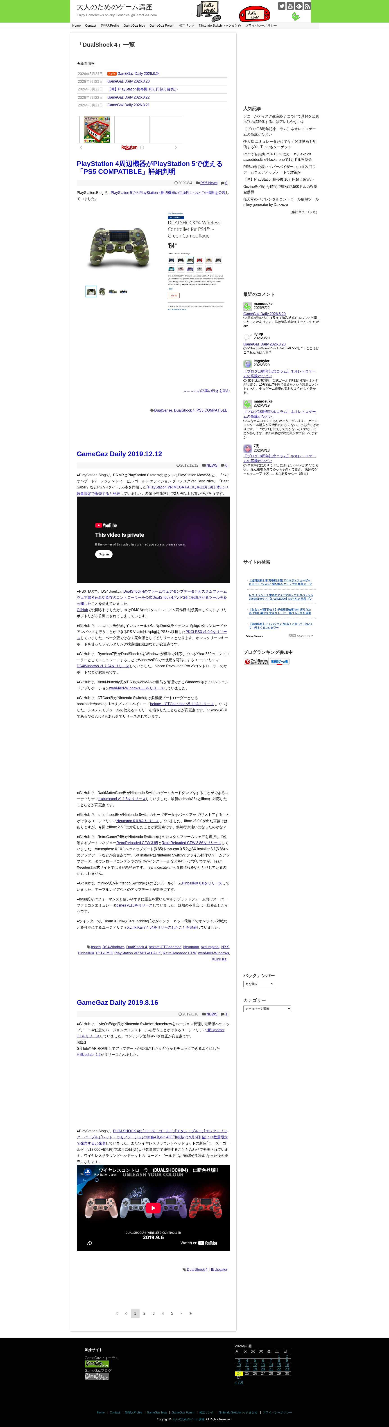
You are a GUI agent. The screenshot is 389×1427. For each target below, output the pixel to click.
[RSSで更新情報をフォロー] (307, 6)
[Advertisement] (153, 352)
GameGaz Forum (161, 25)
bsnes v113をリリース (134, 905)
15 (279, 1365)
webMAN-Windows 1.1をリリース (136, 688)
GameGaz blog (134, 25)
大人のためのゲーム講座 (114, 7)
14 (271, 1365)
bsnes (96, 947)
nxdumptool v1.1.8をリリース (122, 799)
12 (255, 1365)
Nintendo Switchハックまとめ (220, 25)
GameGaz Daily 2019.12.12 (119, 454)
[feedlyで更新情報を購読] (299, 6)
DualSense (163, 410)
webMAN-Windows (213, 953)
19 (255, 1369)
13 (263, 1365)
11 (247, 1365)
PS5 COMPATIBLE (212, 410)
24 (239, 1373)
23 (287, 1369)
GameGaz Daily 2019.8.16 (117, 1002)
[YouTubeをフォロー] (290, 6)
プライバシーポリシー (261, 25)
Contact (90, 25)
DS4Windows (113, 947)
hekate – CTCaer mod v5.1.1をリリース (182, 704)
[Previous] (126, 1313)
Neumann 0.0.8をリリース (137, 821)
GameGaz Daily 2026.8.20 (264, 314)
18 (247, 1369)
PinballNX (86, 953)
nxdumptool (210, 947)
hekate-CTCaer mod (165, 947)
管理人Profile (110, 25)
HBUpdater (218, 1269)
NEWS (211, 465)
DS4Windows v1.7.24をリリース (103, 666)
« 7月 (239, 1382)
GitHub (82, 610)
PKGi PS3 (104, 953)
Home (76, 25)
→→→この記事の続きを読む (206, 391)
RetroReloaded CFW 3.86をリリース (191, 843)
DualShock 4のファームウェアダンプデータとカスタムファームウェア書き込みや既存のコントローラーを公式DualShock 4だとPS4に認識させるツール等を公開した (152, 597)
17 (239, 1369)
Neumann (191, 947)
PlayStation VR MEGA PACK (137, 953)
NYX (225, 947)
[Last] (190, 1313)
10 (239, 1365)
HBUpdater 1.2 (89, 1054)
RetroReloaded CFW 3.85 (137, 843)
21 (271, 1369)
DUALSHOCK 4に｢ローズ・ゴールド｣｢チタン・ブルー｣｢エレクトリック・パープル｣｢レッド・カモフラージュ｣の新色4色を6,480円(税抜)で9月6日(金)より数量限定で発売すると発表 (152, 1137)
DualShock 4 (184, 410)
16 (287, 1365)
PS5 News (208, 183)
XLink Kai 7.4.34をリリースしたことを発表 (162, 927)
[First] (117, 1313)
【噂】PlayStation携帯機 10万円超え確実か (278, 179)
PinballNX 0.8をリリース (202, 883)
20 (263, 1369)
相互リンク (187, 25)
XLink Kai (219, 959)
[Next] (181, 1313)
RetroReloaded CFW (179, 953)
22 (279, 1369)
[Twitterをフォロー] (281, 6)
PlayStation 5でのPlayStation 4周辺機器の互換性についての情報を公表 (168, 193)
